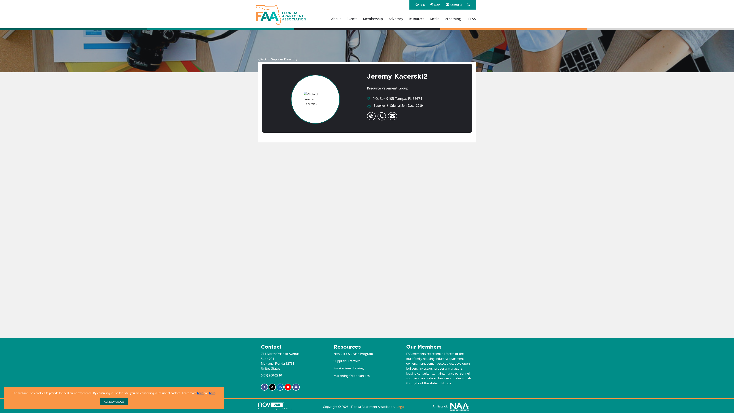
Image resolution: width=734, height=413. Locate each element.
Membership (373, 19)
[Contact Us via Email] (296, 387)
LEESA (471, 19)
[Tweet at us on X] (272, 387)
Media (435, 19)
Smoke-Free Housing (349, 368)
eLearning (453, 19)
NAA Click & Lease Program (353, 354)
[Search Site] (469, 5)
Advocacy (396, 19)
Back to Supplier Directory (278, 59)
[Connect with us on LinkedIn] (280, 387)
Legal (400, 407)
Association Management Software (275, 409)
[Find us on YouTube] (287, 387)
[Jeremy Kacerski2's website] (371, 116)
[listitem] (383, 114)
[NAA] (459, 406)
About (336, 19)
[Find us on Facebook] (264, 387)
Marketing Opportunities (352, 376)
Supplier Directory (347, 361)
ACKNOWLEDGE (114, 401)
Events (352, 19)
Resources (416, 19)
